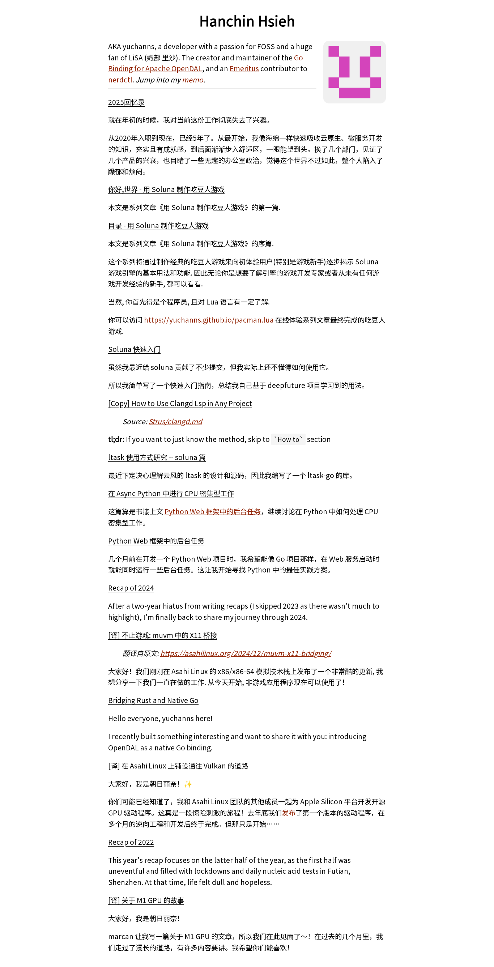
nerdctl (120, 79)
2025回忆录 (126, 102)
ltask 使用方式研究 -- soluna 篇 (157, 457)
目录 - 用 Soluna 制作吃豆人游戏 (158, 225)
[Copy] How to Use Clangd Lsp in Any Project (180, 403)
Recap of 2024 (131, 588)
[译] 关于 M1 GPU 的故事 (146, 900)
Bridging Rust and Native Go (153, 700)
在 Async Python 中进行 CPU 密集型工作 (171, 493)
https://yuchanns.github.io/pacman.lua (209, 320)
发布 (288, 813)
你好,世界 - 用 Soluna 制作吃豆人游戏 (166, 189)
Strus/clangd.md (175, 421)
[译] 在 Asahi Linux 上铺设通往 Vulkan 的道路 (178, 766)
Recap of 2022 (131, 842)
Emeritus (244, 68)
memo (192, 79)
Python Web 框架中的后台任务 (213, 511)
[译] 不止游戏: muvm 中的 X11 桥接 (162, 635)
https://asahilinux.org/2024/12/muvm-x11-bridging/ (245, 653)
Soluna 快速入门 (134, 349)
